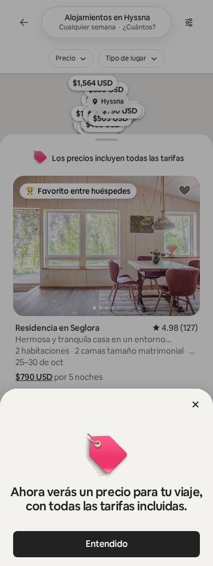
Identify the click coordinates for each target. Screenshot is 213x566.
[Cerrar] (195, 404)
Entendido (107, 544)
